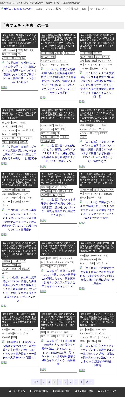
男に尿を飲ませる (88, 259)
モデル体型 (23, 130)
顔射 (24, 58)
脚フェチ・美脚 (9, 54)
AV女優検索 (72, 8)
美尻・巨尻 (29, 50)
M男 (82, 255)
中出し (5, 142)
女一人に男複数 (19, 122)
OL (19, 54)
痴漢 (20, 50)
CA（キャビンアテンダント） (54, 61)
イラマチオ (85, 68)
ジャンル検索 (53, 8)
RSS (84, 8)
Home (39, 8)
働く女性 (98, 53)
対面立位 (108, 194)
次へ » (89, 382)
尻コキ (54, 266)
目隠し (83, 341)
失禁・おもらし (9, 50)
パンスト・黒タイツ (11, 58)
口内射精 (14, 142)
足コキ (104, 68)
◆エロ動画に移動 (38, 391)
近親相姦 (59, 53)
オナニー (65, 137)
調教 (20, 126)
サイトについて (99, 8)
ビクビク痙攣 (47, 53)
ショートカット (103, 57)
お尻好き (6, 261)
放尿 (98, 263)
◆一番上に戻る (17, 391)
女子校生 (61, 336)
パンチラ (108, 65)
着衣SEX (64, 65)
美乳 (82, 61)
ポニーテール (47, 129)
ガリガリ (55, 187)
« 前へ (36, 382)
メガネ (44, 195)
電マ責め (92, 341)
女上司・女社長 (87, 57)
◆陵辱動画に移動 (61, 391)
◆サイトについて (107, 391)
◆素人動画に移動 (84, 391)
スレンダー (28, 329)
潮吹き (83, 198)
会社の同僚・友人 (94, 255)
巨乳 (32, 130)
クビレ (64, 187)
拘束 (105, 255)
